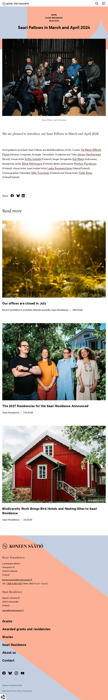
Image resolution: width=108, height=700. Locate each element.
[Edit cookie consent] (3, 697)
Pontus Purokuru (85, 163)
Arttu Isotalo (33, 159)
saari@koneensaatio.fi (13, 610)
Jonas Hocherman (89, 154)
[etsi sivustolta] (96, 3)
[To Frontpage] (54, 547)
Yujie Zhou (85, 173)
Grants (7, 621)
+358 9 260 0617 (14, 583)
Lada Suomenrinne (59, 168)
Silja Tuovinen (40, 173)
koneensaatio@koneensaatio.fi (17, 579)
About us (9, 652)
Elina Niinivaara (32, 163)
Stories (7, 637)
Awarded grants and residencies (26, 629)
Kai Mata (78, 159)
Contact (8, 660)
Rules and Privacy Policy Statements (17, 691)
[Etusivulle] (32, 4)
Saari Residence (14, 645)
